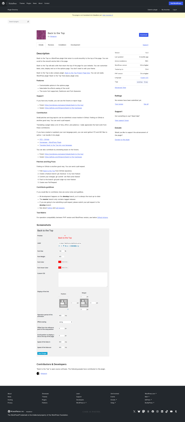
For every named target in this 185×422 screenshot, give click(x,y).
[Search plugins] (28, 22)
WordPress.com (151, 393)
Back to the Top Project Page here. (77, 73)
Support (145, 45)
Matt (147, 397)
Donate (114, 400)
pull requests (60, 208)
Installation (62, 45)
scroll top (140, 82)
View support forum (122, 120)
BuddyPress (149, 403)
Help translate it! (107, 15)
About (10, 393)
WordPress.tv (81, 403)
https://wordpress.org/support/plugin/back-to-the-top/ (64, 105)
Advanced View (120, 88)
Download (143, 35)
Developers (80, 400)
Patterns (44, 403)
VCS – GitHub (44, 139)
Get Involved (115, 393)
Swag (113, 403)
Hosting (10, 400)
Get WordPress (176, 3)
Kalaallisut (29, 411)
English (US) (144, 77)
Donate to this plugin (122, 140)
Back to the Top (49, 171)
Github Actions (102, 217)
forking (49, 208)
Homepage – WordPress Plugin (50, 142)
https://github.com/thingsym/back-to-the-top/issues (63, 108)
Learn (78, 393)
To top (146, 82)
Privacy (10, 403)
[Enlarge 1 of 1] (107, 231)
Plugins (44, 400)
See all (146, 104)
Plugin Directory (13, 9)
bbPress (148, 400)
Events (113, 397)
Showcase (45, 393)
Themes (44, 397)
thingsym (53, 36)
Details (41, 45)
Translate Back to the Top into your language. (56, 145)
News (9, 397)
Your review (119, 104)
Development (75, 45)
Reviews (51, 45)
